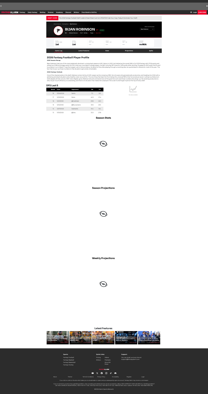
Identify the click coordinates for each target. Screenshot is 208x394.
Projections (129, 50)
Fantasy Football (68, 357)
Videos (107, 357)
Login (195, 12)
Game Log (58, 50)
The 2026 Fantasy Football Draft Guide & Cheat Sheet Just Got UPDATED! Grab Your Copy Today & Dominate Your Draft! (98, 18)
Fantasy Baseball (68, 360)
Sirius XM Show (107, 363)
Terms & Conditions (88, 377)
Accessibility (115, 377)
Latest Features (83, 50)
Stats (107, 50)
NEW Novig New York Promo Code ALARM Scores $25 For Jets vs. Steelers (125, 338)
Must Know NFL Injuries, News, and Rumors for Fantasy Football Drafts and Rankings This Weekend (57, 338)
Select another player (149, 26)
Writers (98, 360)
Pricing (98, 357)
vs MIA (142, 44)
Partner (70, 377)
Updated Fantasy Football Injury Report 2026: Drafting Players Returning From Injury (149, 338)
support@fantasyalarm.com (130, 359)
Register (129, 377)
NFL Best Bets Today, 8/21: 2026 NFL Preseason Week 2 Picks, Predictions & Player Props (102, 338)
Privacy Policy (101, 377)
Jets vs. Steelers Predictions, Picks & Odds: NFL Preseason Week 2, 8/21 (80, 338)
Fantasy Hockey (68, 365)
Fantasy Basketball (69, 362)
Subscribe (202, 12)
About (55, 377)
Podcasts (107, 360)
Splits (151, 50)
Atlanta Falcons (73, 33)
